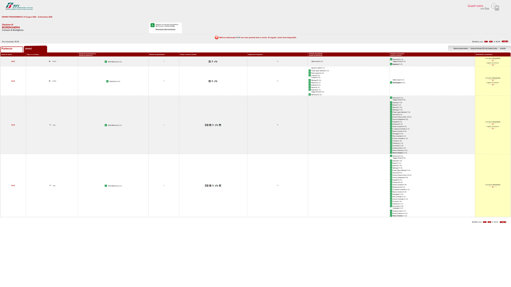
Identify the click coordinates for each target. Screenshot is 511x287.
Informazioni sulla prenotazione (165, 29)
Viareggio (396, 133)
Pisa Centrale (397, 136)
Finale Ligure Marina (317, 70)
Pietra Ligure (315, 73)
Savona (395, 114)
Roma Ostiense (398, 150)
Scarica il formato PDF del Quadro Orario (484, 48)
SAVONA (112, 81)
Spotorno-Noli (315, 68)
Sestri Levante (397, 126)
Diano (313, 87)
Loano (313, 75)
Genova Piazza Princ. (400, 117)
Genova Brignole (398, 119)
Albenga (313, 80)
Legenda (503, 48)
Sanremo (396, 59)
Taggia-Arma (397, 61)
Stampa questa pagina (460, 48)
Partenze (7, 48)
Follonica (395, 143)
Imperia (313, 90)
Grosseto (396, 145)
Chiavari (395, 124)
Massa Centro (397, 131)
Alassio (313, 82)
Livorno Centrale (398, 138)
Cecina (395, 141)
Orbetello (396, 208)
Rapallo (395, 122)
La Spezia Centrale (399, 129)
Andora (313, 85)
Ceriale (313, 77)
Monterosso (396, 187)
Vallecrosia (314, 61)
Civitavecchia (397, 148)
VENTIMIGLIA (112, 62)
